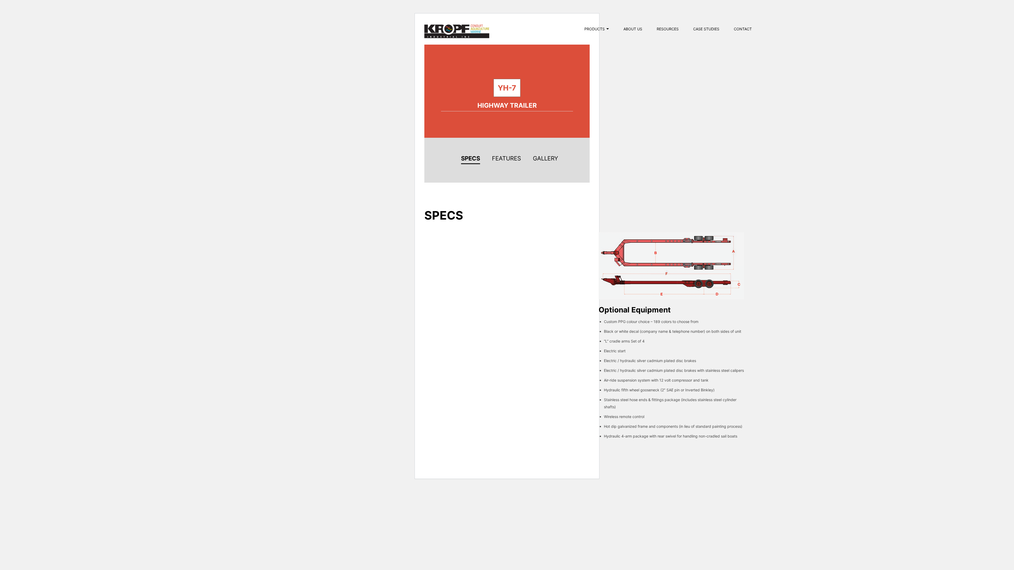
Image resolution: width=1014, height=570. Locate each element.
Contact (743, 29)
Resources (668, 29)
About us (632, 29)
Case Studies (706, 29)
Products (594, 29)
